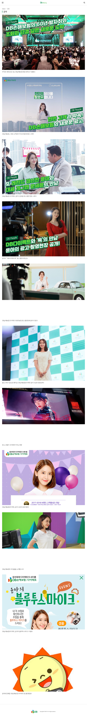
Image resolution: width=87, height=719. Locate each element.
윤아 (8, 8)
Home (3, 8)
